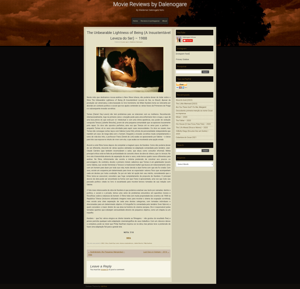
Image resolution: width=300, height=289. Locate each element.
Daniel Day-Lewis (114, 243)
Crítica (106, 243)
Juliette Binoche (138, 243)
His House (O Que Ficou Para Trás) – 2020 (193, 124)
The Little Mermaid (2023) (186, 104)
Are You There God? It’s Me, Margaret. (191, 107)
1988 (102, 243)
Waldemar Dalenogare (136, 42)
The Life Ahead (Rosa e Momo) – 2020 (192, 127)
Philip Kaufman (148, 243)
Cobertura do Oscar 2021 (186, 137)
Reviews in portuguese (150, 21)
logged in (104, 269)
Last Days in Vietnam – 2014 (156, 252)
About (164, 21)
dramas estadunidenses (126, 243)
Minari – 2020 (181, 117)
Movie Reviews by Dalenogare (150, 4)
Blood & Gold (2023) (184, 100)
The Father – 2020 (183, 120)
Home (135, 21)
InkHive (104, 286)
